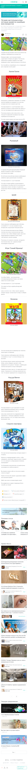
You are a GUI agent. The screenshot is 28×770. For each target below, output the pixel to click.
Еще (13, 752)
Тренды (10, 10)
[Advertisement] (14, 338)
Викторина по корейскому (21, 767)
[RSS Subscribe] (7, 768)
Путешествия (3, 10)
